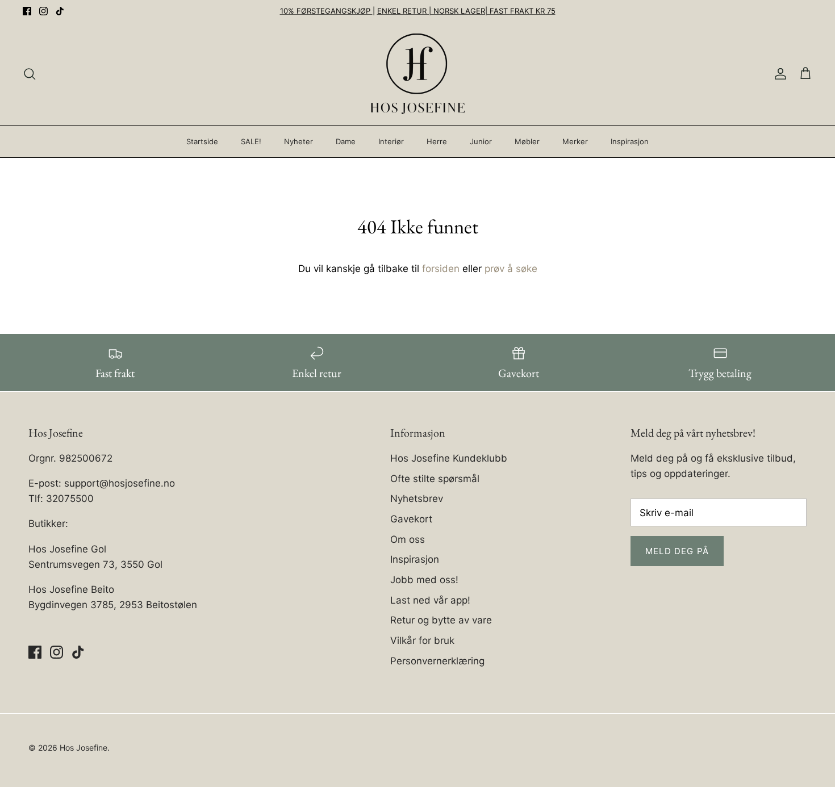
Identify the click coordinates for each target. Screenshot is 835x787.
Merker (575, 141)
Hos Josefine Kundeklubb (448, 458)
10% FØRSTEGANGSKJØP (326, 10)
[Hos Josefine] (418, 74)
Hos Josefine (83, 747)
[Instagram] (43, 11)
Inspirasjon (630, 141)
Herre (437, 141)
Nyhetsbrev (416, 498)
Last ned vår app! (430, 600)
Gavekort (411, 519)
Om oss (407, 539)
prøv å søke (511, 268)
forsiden (441, 268)
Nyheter (298, 141)
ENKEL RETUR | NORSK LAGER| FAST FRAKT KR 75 (466, 10)
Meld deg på (677, 551)
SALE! (251, 141)
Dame (346, 141)
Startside (202, 141)
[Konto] (778, 74)
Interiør (391, 141)
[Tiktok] (60, 11)
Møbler (527, 141)
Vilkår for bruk (422, 640)
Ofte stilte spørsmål (434, 478)
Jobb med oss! (424, 579)
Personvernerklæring (437, 661)
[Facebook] (27, 11)
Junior (481, 141)
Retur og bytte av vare (441, 620)
